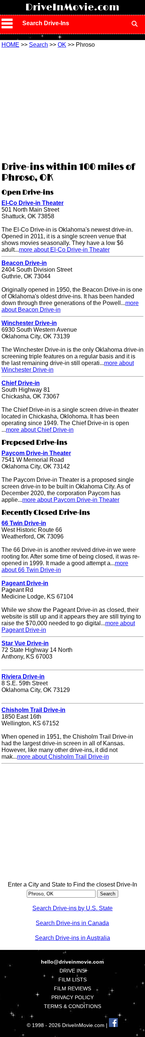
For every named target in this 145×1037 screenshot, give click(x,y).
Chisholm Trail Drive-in (33, 710)
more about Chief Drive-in (40, 430)
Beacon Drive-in (24, 263)
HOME (10, 45)
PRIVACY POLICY (72, 997)
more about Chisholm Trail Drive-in (63, 756)
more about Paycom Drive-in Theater (70, 500)
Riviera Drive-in (23, 676)
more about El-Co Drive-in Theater (64, 249)
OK (62, 45)
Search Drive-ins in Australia (72, 938)
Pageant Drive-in (24, 583)
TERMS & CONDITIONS (72, 1006)
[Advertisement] (72, 104)
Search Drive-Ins (45, 23)
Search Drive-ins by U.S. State (72, 908)
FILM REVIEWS (72, 988)
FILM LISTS (72, 980)
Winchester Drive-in (29, 323)
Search (38, 45)
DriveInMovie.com (72, 7)
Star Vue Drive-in (25, 643)
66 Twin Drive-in (23, 523)
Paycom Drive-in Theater (36, 453)
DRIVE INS (72, 971)
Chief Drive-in (20, 383)
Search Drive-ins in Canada (72, 923)
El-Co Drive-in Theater (32, 203)
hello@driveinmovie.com (72, 962)
